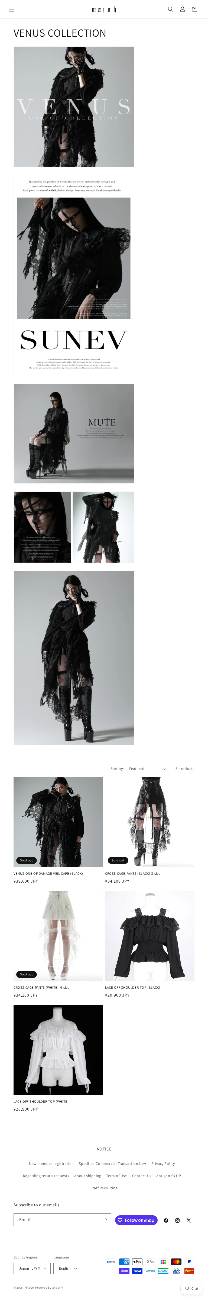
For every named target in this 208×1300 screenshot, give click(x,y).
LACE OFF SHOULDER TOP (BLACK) (132, 987)
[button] (11, 9)
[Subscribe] (105, 1219)
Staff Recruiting (104, 1187)
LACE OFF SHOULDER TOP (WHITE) (41, 1101)
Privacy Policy (163, 1163)
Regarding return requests (46, 1175)
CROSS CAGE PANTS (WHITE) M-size (41, 987)
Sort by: (116, 768)
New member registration (51, 1163)
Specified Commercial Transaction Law (112, 1163)
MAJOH (30, 1287)
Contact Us (141, 1175)
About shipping (87, 1175)
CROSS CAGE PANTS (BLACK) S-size (132, 873)
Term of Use (116, 1175)
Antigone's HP (168, 1175)
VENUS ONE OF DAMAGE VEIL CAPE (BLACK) (48, 873)
